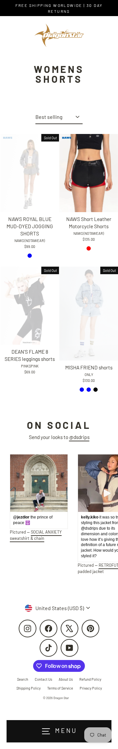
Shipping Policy (28, 688)
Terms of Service (60, 688)
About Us (66, 679)
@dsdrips (79, 437)
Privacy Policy (91, 688)
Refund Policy (90, 679)
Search (22, 679)
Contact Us (43, 679)
